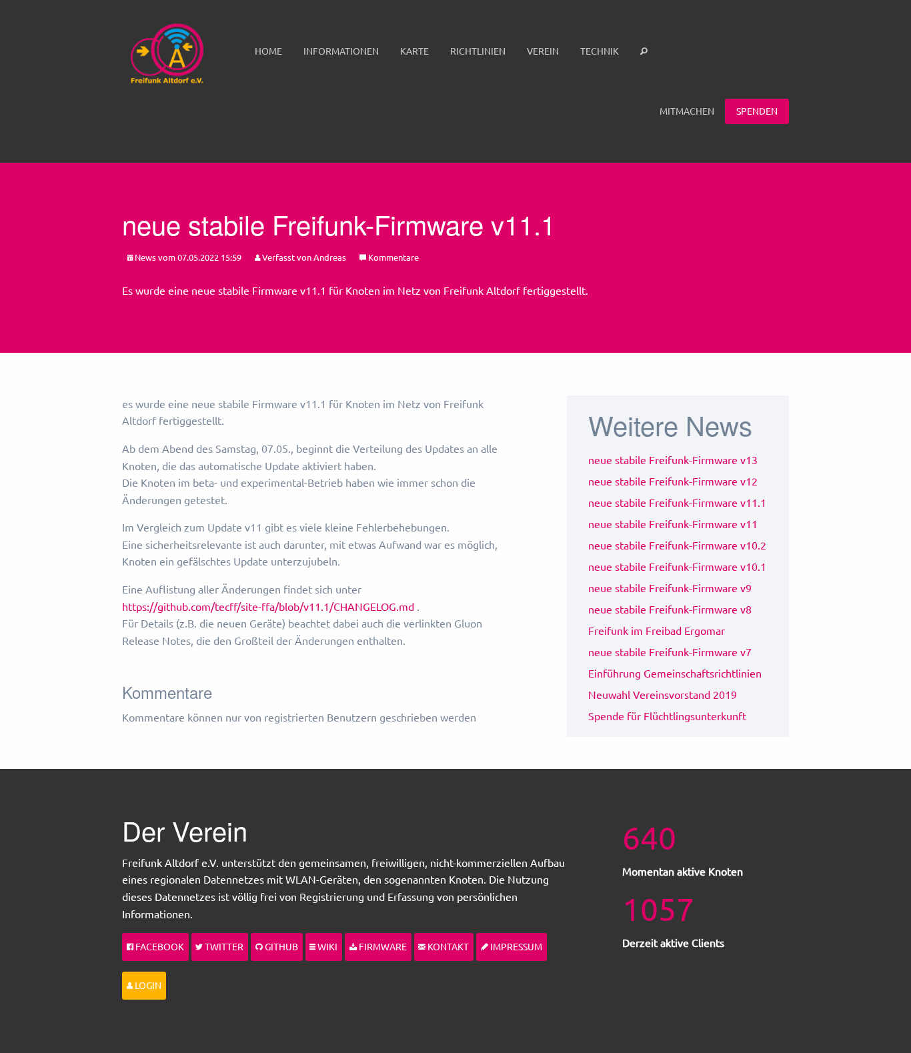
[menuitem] (268, 51)
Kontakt (447, 946)
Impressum (515, 946)
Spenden (757, 111)
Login (147, 985)
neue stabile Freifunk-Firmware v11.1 (677, 502)
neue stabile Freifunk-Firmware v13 (673, 459)
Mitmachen (687, 111)
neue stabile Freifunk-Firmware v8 (670, 609)
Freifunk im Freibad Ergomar (656, 630)
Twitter (223, 946)
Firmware (382, 946)
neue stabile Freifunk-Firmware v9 (670, 587)
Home (268, 51)
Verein (543, 51)
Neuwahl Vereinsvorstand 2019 (662, 694)
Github (280, 946)
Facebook (158, 946)
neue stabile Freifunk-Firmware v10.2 (677, 545)
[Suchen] (645, 51)
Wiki (326, 946)
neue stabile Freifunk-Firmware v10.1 (677, 566)
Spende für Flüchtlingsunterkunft (667, 715)
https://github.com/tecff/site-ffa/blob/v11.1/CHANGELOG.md (268, 606)
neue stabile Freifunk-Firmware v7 (670, 651)
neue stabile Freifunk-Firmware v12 (673, 480)
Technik (599, 51)
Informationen (341, 51)
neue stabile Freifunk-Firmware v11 (673, 523)
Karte (414, 51)
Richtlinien (478, 51)
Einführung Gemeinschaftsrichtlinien (675, 673)
